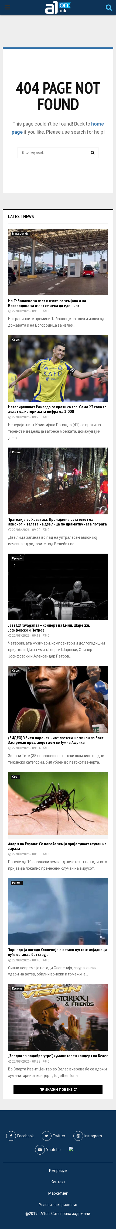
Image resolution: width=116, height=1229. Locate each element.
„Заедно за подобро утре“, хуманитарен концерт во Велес (58, 1055)
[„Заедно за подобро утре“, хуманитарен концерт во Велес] (58, 1017)
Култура (17, 558)
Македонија (20, 233)
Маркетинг (58, 1193)
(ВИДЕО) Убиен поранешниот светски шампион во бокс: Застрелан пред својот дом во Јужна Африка (56, 740)
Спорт (16, 339)
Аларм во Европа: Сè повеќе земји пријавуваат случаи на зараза (57, 846)
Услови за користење (58, 1204)
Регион (16, 452)
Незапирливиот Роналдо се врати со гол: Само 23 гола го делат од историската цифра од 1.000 (57, 409)
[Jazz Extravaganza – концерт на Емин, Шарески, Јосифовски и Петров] (58, 587)
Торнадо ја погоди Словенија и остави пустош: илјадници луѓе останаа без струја (57, 952)
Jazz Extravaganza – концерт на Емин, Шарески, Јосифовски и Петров (49, 627)
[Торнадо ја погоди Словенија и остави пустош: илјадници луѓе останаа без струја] (58, 911)
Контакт (58, 1182)
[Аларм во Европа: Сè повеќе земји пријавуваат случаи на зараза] (58, 805)
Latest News (21, 216)
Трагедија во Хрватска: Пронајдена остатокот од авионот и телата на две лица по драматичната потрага (57, 522)
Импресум (58, 1170)
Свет (15, 776)
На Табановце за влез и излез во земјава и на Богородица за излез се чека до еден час (47, 303)
